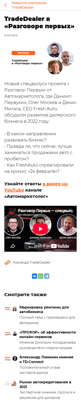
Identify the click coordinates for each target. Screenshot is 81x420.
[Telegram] (46, 276)
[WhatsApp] (40, 276)
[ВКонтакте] (34, 276)
